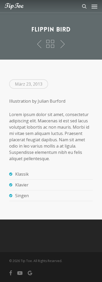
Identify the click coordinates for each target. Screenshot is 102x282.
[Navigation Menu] (94, 6)
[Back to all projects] (50, 44)
